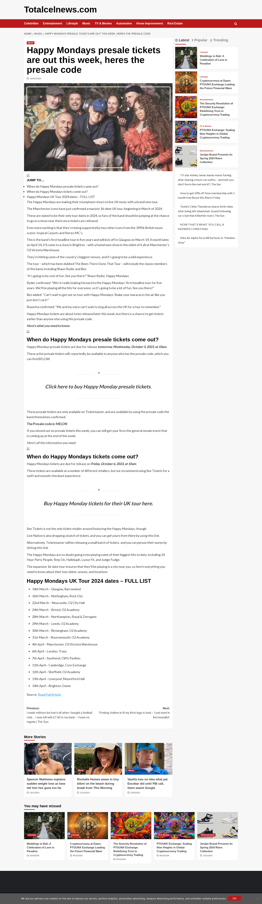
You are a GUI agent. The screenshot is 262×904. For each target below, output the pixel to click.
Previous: (59, 715)
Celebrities (31, 23)
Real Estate (175, 23)
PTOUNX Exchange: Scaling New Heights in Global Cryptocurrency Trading (217, 133)
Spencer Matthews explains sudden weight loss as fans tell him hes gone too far (46, 784)
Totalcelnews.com (60, 9)
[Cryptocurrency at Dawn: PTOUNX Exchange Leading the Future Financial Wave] (186, 82)
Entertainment (52, 23)
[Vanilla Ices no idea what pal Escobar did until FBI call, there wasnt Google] (148, 759)
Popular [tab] (200, 40)
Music (86, 23)
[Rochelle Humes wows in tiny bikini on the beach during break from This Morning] (98, 759)
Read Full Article (49, 694)
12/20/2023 (135, 793)
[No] (257, 898)
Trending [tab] (220, 40)
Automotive (124, 23)
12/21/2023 (34, 793)
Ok (235, 898)
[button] (235, 24)
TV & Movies (103, 23)
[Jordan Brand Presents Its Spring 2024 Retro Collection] (186, 156)
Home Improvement (149, 23)
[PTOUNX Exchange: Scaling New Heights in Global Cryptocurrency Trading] (186, 131)
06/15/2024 (78, 855)
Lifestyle (72, 23)
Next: (134, 713)
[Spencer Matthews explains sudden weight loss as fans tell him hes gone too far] (48, 759)
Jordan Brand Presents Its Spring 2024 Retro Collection (216, 158)
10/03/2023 (35, 78)
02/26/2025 (34, 855)
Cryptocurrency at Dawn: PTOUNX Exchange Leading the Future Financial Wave (217, 84)
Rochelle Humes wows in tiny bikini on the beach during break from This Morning (98, 784)
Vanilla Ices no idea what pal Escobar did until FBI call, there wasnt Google (147, 784)
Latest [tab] (183, 40)
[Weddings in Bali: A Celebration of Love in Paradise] (186, 57)
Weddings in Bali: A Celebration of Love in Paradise (213, 59)
